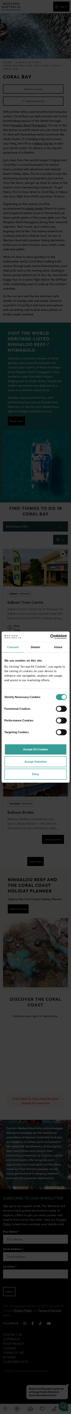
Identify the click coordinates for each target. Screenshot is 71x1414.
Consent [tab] (13, 647)
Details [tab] (35, 647)
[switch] (61, 709)
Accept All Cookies (35, 749)
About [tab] (58, 647)
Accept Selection (35, 761)
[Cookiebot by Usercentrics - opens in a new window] (50, 636)
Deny (35, 774)
